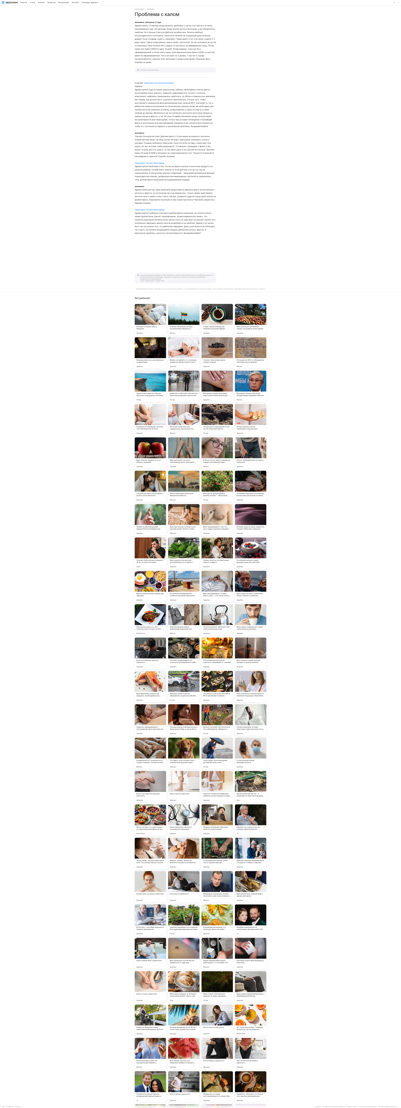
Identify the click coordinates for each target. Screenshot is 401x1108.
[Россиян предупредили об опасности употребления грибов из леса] (183, 653)
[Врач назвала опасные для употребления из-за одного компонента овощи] (183, 553)
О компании (9, 1106)
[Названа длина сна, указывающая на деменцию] (150, 353)
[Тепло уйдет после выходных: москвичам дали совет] (217, 753)
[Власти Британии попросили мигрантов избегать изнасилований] (183, 486)
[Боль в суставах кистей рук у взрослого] (150, 786)
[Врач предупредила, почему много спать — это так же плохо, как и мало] (217, 586)
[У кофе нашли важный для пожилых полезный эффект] (217, 319)
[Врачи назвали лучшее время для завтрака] (150, 586)
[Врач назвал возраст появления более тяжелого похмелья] (250, 586)
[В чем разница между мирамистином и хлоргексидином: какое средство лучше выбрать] (250, 753)
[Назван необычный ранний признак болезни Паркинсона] (150, 519)
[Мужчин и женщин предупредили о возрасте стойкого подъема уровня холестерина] (250, 853)
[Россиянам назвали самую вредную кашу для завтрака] (250, 553)
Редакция (318, 1106)
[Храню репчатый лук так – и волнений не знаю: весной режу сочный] (250, 786)
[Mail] (3, 2)
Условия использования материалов (334, 1106)
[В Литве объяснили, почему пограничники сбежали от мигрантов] (183, 319)
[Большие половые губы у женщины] (150, 319)
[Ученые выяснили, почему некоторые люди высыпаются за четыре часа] (250, 720)
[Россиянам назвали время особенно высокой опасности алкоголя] (183, 586)
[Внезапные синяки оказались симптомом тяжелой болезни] (217, 386)
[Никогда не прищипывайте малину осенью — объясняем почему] (217, 486)
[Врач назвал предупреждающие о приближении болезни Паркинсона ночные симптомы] (250, 986)
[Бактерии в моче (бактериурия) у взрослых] (250, 953)
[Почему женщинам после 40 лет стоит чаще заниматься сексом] (183, 1020)
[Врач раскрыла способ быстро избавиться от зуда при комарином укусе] (183, 953)
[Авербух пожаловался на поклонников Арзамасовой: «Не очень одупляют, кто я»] (250, 920)
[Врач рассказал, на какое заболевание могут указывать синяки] (183, 453)
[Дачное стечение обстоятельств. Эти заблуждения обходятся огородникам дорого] (217, 720)
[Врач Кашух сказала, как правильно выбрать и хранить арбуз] (183, 1053)
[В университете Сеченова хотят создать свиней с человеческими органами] (150, 753)
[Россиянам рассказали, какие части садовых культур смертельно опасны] (217, 853)
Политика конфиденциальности (387, 1106)
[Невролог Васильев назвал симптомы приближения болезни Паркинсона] (150, 1020)
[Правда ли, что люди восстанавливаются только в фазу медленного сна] (217, 1087)
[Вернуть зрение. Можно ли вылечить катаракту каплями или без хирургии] (183, 853)
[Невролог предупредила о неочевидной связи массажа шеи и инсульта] (150, 720)
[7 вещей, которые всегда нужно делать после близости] (150, 486)
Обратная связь (352, 1106)
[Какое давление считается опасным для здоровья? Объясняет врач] (183, 820)
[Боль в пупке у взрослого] (183, 1087)
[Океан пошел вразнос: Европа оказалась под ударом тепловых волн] (150, 386)
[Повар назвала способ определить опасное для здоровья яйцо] (250, 419)
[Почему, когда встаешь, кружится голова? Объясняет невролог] (250, 519)
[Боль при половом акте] (183, 886)
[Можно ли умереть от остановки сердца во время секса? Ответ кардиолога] (183, 353)
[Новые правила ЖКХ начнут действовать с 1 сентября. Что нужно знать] (217, 953)
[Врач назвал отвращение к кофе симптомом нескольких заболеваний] (250, 619)
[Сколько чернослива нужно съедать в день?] (217, 353)
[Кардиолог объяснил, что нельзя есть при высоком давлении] (250, 1087)
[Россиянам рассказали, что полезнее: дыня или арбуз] (217, 920)
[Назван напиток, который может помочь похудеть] (217, 553)
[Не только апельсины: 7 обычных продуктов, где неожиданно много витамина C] (250, 1020)
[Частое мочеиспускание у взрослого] (250, 1053)
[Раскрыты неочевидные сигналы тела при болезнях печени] (150, 419)
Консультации (139, 9)
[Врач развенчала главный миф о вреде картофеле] (250, 886)
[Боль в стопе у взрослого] (150, 986)
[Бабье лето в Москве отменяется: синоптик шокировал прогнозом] (183, 386)
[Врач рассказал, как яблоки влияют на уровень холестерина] (250, 319)
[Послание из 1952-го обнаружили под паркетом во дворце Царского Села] (250, 353)
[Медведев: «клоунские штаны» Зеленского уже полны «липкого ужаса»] (217, 886)
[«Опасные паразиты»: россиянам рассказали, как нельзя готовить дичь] (250, 486)
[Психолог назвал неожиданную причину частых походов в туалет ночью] (217, 786)
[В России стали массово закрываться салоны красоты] (183, 419)
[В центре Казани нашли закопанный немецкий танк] (183, 619)
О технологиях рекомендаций (367, 1106)
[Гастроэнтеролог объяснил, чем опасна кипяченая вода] (217, 619)
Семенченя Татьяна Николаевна (159, 83)
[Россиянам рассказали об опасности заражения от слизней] (217, 653)
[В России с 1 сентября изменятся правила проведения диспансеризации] (150, 920)
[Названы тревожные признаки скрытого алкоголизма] (217, 820)
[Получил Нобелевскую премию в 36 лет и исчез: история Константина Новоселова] (150, 553)
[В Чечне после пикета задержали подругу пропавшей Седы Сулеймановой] (217, 453)
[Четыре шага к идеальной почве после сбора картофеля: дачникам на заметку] (217, 419)
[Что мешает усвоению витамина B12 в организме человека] (217, 686)
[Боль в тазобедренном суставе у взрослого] (250, 453)
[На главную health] (11, 2)
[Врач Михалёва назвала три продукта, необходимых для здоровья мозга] (150, 686)
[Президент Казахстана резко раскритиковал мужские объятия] (250, 386)
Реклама (17, 1106)
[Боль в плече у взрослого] (217, 1020)
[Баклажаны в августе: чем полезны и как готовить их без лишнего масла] (150, 619)
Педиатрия (150, 9)
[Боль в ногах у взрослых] (183, 786)
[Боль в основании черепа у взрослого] (150, 653)
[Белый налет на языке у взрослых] (150, 886)
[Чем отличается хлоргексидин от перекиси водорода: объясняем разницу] (250, 686)
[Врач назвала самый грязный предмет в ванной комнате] (250, 653)
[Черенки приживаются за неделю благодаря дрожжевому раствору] (183, 920)
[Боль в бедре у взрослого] (217, 1053)
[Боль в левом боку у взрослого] (150, 953)
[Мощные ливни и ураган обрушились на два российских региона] (183, 686)
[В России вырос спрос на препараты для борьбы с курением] (150, 1053)
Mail (3, 1106)
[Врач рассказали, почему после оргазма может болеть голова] (183, 519)
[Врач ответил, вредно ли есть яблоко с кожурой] (150, 453)
